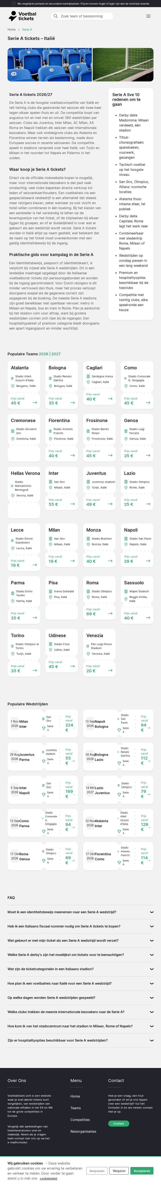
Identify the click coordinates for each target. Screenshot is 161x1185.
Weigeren (119, 1171)
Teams (75, 1108)
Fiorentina (17, 138)
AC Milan (80, 123)
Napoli (29, 128)
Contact (118, 1123)
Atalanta (85, 133)
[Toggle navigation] (148, 16)
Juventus (46, 123)
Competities (80, 1120)
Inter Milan (63, 123)
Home (75, 1096)
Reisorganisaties (83, 1131)
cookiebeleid (48, 1178)
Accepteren (142, 1171)
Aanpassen (97, 1171)
